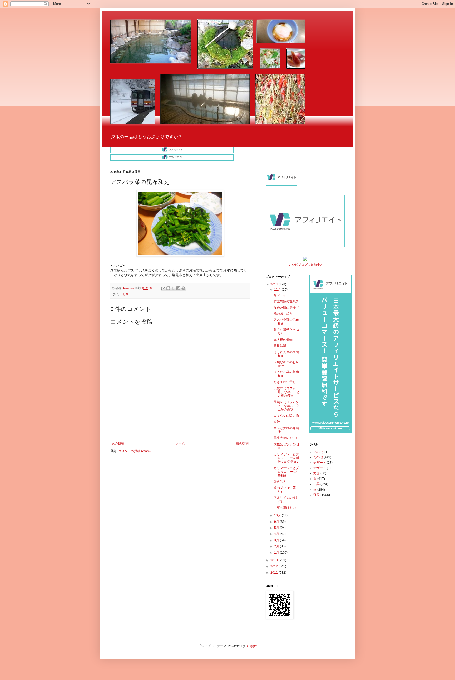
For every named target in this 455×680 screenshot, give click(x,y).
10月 (278, 515)
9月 (277, 522)
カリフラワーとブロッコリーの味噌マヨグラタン (287, 458)
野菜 (125, 294)
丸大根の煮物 (283, 340)
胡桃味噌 (280, 346)
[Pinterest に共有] (183, 288)
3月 (277, 540)
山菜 (316, 484)
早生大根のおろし (286, 438)
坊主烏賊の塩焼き (286, 301)
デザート (319, 462)
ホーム (180, 443)
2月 (277, 546)
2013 (274, 560)
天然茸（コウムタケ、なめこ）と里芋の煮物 (287, 405)
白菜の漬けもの (285, 508)
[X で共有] (173, 288)
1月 (277, 552)
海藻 (316, 473)
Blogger (251, 646)
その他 (318, 457)
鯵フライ (280, 295)
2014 (274, 284)
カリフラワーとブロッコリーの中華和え (287, 471)
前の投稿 (242, 443)
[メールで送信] (163, 288)
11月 (278, 289)
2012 (274, 566)
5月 (277, 528)
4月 (277, 534)
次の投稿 (118, 443)
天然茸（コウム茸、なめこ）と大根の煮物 (287, 392)
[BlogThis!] (168, 288)
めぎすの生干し (285, 382)
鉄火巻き (280, 481)
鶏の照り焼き (283, 313)
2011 (274, 572)
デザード (319, 468)
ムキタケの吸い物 (286, 416)
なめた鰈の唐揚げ (286, 307)
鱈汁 (277, 422)
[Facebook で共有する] (178, 288)
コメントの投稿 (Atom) (134, 451)
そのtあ (318, 452)
